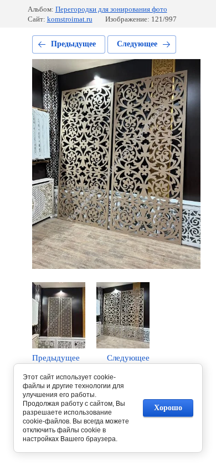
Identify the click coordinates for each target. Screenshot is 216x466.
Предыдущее (73, 44)
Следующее (137, 44)
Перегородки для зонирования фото (111, 9)
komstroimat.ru (69, 19)
